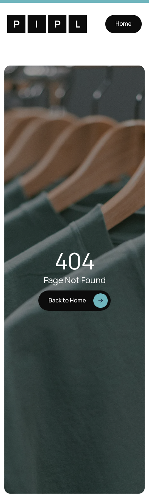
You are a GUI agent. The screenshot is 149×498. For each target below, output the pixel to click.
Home (123, 24)
